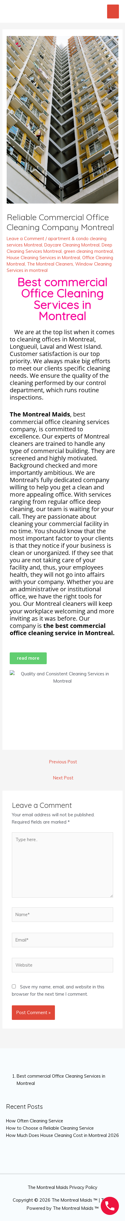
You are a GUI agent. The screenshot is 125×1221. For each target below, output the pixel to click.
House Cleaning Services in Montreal (43, 257)
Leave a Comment (25, 238)
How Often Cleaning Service (34, 1121)
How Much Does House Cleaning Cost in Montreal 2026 (62, 1135)
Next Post (63, 778)
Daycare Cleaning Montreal (72, 245)
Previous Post (63, 762)
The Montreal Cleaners (50, 264)
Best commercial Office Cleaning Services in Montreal (61, 1079)
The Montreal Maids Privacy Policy (62, 1187)
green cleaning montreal (88, 251)
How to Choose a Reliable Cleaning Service (50, 1128)
